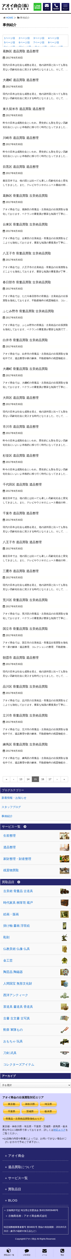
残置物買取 (11, 870)
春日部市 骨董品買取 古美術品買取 (27, 282)
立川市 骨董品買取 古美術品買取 (25, 715)
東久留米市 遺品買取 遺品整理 (24, 109)
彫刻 (6, 937)
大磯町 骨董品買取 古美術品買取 (25, 369)
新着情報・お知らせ (14, 797)
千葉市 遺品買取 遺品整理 (21, 513)
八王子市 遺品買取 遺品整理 (22, 542)
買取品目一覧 (9, 1255)
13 (20, 779)
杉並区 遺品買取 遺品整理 (21, 455)
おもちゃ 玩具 (13, 1041)
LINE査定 (27, 1255)
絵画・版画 (11, 914)
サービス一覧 (11, 826)
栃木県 (48, 1111)
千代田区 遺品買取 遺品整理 (22, 484)
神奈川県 (30, 1104)
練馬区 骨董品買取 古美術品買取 (25, 744)
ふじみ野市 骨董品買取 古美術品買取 (28, 311)
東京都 (11, 1104)
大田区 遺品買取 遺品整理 (21, 397)
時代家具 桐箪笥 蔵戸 (18, 902)
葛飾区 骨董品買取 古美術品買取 (25, 195)
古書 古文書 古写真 (16, 1018)
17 (50, 779)
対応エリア (59, 1129)
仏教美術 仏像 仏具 (16, 949)
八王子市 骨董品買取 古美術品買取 (27, 253)
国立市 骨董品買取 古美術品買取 (25, 628)
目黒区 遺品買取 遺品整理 (21, 166)
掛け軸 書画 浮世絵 (16, 925)
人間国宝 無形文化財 (17, 983)
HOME (9, 17)
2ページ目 (24, 38)
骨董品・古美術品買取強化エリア (24, 1118)
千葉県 (11, 1111)
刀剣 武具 (10, 1053)
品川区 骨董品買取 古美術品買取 (25, 686)
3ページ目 (38, 38)
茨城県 (30, 1111)
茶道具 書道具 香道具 (18, 1006)
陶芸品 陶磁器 (13, 972)
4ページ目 (53, 38)
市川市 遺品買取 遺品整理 (21, 426)
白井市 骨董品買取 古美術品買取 (25, 340)
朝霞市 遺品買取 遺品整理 (21, 657)
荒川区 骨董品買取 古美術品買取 (25, 600)
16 (42, 779)
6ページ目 (24, 42)
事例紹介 (7, 816)
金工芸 (8, 960)
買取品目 (8, 882)
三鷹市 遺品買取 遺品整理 (21, 571)
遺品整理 (9, 847)
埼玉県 (48, 1104)
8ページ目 (53, 42)
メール (44, 1255)
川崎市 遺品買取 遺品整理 (21, 138)
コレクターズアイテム (18, 1064)
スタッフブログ (11, 807)
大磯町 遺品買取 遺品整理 (21, 80)
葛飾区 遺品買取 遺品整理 (21, 51)
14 (28, 779)
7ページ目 (38, 42)
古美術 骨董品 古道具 (18, 891)
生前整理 (9, 835)
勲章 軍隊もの (13, 1029)
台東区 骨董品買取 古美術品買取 (25, 224)
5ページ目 (9, 42)
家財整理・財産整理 (17, 859)
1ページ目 (9, 38)
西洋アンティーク (15, 995)
